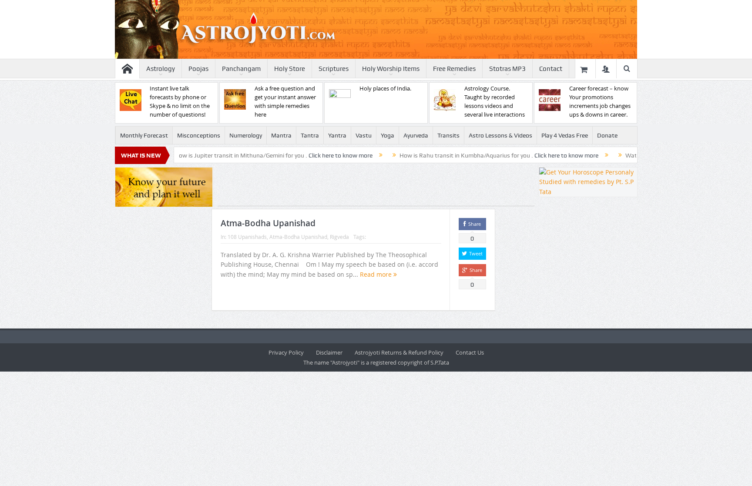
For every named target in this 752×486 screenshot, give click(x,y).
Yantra (337, 135)
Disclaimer (329, 352)
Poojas (198, 69)
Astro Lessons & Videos (500, 135)
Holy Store (289, 69)
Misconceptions (198, 135)
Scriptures (334, 69)
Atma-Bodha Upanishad (268, 223)
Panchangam (241, 69)
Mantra (281, 135)
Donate (607, 135)
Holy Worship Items (391, 69)
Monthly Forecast (144, 135)
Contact (550, 69)
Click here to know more (318, 155)
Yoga (387, 135)
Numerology (245, 135)
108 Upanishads (247, 236)
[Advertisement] (376, 186)
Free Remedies (454, 69)
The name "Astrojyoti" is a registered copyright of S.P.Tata (376, 362)
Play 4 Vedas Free (564, 135)
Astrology (160, 69)
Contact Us (470, 352)
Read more (376, 274)
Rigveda (339, 236)
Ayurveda (415, 135)
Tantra (310, 135)
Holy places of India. (385, 88)
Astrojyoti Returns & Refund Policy (399, 352)
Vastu (364, 135)
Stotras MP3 (507, 69)
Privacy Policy (286, 352)
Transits (448, 135)
